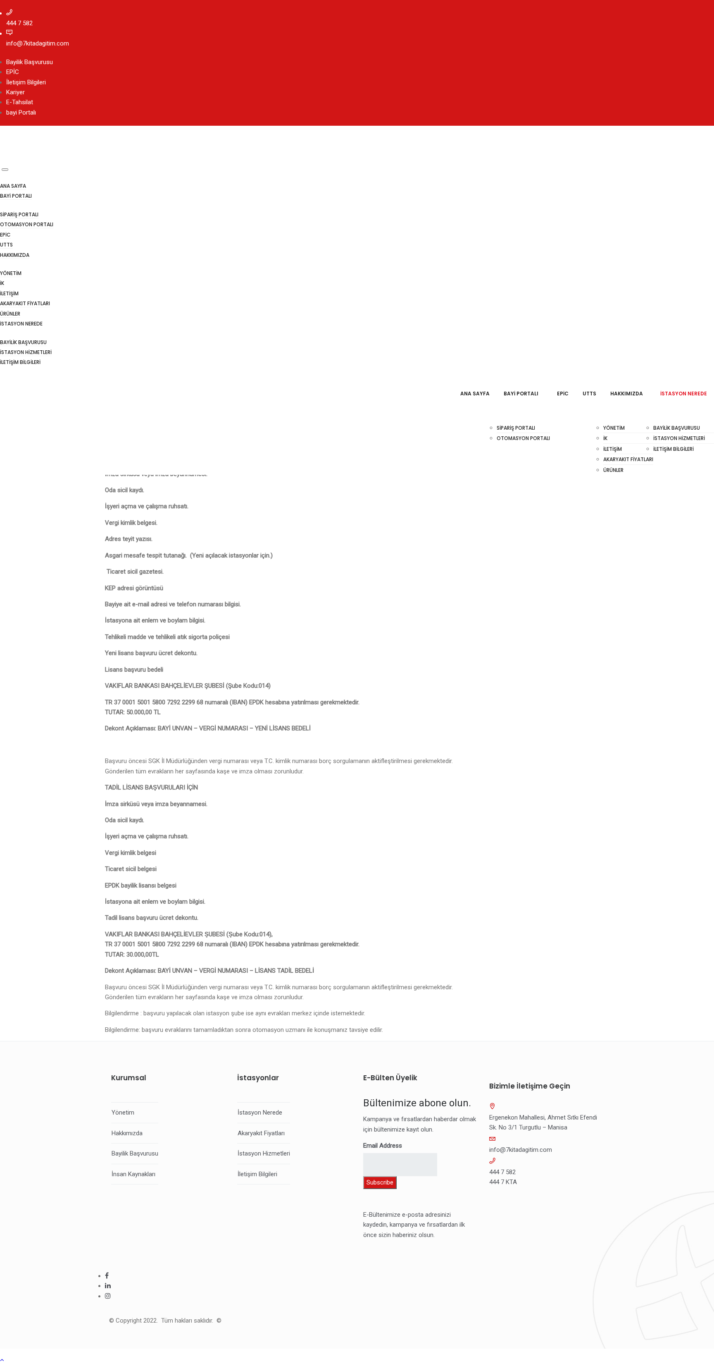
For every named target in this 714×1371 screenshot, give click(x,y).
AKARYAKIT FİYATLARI (25, 303)
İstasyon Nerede (260, 1112)
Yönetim (10, 273)
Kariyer (15, 92)
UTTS (6, 244)
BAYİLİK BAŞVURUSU (23, 342)
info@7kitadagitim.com (37, 43)
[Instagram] (108, 1296)
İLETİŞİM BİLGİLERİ (20, 362)
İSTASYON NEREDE (21, 323)
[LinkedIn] (108, 1286)
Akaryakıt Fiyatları (261, 1133)
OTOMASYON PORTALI (26, 224)
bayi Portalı (21, 112)
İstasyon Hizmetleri (264, 1153)
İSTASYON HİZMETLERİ (26, 352)
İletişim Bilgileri (26, 82)
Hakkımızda (127, 1133)
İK (2, 283)
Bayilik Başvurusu (29, 62)
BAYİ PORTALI (16, 195)
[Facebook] (107, 1276)
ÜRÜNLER (10, 313)
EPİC (12, 72)
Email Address (382, 1145)
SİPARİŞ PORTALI (19, 214)
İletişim (9, 293)
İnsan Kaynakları (133, 1174)
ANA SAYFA (13, 185)
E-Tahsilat (19, 102)
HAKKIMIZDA (14, 254)
